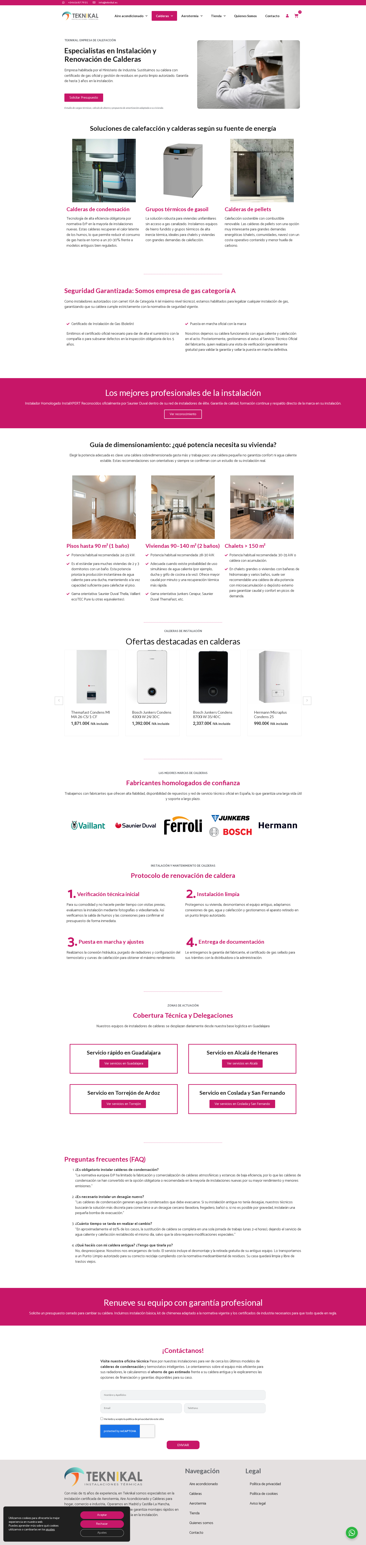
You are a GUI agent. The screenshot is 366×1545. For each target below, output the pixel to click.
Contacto (272, 16)
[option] (91, 693)
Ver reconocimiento (183, 414)
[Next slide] (307, 701)
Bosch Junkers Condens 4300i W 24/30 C (90, 714)
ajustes (50, 1530)
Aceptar (102, 1515)
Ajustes (102, 1532)
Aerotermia (189, 16)
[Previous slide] (59, 701)
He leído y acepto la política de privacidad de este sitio (134, 1419)
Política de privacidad (265, 1484)
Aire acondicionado (129, 16)
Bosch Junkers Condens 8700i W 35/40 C (151, 714)
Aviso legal (258, 1503)
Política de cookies (264, 1494)
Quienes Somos (245, 16)
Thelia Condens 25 (269, 712)
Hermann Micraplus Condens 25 (209, 714)
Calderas (162, 16)
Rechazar (102, 1524)
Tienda (216, 16)
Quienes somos (201, 1523)
